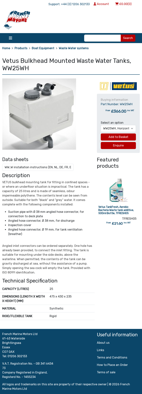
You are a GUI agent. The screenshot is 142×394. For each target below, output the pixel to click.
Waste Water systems (74, 48)
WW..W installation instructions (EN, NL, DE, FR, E (38, 167)
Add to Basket (118, 137)
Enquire (118, 145)
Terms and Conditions (112, 357)
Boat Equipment (43, 48)
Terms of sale (106, 372)
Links (100, 350)
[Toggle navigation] (10, 38)
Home (6, 48)
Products (21, 48)
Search (128, 38)
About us (103, 342)
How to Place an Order (112, 365)
